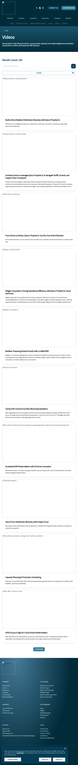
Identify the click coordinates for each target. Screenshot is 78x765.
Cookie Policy (20, 753)
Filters (39, 73)
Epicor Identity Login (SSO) (48, 695)
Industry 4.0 (6, 729)
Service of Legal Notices (47, 738)
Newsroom (5, 690)
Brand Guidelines (7, 697)
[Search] (73, 66)
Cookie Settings (45, 733)
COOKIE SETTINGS (13, 759)
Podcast (64, 23)
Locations (5, 692)
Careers (4, 688)
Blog (12, 23)
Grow (41, 708)
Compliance (44, 736)
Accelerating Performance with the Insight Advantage (18, 736)
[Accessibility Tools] (43, 8)
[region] (35, 754)
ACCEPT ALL (59, 759)
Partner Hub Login (8, 713)
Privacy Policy (44, 731)
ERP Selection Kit (7, 733)
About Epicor (6, 686)
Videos (57, 23)
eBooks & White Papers (38, 23)
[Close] (65, 748)
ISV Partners (6, 711)
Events (50, 23)
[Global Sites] (39, 8)
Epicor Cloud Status (46, 697)
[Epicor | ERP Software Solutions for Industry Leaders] (8, 8)
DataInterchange (45, 713)
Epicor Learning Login (47, 690)
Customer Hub (68, 8)
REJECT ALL (45, 759)
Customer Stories (22, 23)
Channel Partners (7, 708)
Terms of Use (44, 729)
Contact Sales (6, 695)
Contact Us (53, 8)
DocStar (42, 717)
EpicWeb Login (44, 692)
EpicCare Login (44, 688)
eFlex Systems (44, 715)
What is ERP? (6, 731)
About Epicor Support (47, 686)
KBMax (42, 711)
